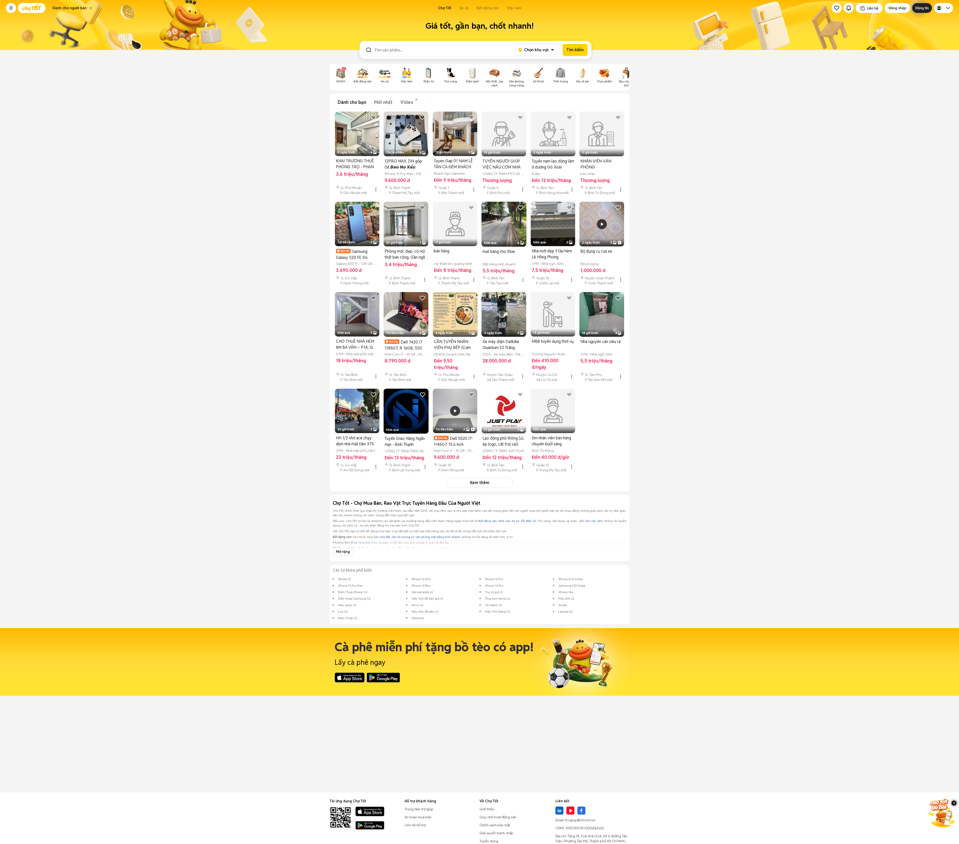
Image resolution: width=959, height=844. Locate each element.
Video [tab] (406, 102)
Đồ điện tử (528, 521)
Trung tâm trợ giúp (419, 809)
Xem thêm (479, 482)
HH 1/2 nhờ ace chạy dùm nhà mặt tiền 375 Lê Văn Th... (355, 441)
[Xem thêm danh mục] (623, 77)
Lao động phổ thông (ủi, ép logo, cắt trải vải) (503, 441)
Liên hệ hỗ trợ (415, 825)
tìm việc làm (594, 521)
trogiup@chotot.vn (580, 820)
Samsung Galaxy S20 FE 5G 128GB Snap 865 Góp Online (355, 254)
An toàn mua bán (418, 817)
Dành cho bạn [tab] (352, 102)
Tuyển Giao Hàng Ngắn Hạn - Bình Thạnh (405, 441)
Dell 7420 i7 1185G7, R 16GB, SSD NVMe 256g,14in (404, 345)
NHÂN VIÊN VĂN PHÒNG (595, 164)
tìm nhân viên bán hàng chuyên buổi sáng (551, 441)
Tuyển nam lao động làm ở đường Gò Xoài (553, 164)
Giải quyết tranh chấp (496, 833)
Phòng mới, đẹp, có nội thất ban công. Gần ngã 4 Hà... (405, 254)
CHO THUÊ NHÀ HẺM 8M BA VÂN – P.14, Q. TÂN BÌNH (355, 344)
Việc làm (514, 8)
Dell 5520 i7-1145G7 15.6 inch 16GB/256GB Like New (454, 441)
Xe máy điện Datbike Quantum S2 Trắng (500, 344)
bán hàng (441, 251)
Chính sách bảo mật (495, 825)
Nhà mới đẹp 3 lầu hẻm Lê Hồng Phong (552, 254)
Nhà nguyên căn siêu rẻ (600, 341)
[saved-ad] (837, 8)
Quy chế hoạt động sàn (498, 817)
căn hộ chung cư (403, 537)
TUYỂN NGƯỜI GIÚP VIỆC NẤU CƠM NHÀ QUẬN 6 (501, 164)
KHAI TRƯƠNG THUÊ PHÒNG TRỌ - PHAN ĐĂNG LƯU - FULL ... (355, 164)
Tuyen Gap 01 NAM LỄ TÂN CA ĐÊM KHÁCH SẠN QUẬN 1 (453, 164)
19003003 (573, 828)
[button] (11, 8)
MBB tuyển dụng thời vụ (553, 341)
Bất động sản (488, 8)
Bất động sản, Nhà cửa (494, 521)
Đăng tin (922, 8)
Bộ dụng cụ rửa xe (596, 251)
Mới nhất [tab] (383, 102)
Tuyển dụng (489, 841)
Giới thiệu (487, 809)
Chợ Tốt (444, 8)
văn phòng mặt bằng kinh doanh (438, 537)
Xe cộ (464, 8)
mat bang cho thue (498, 251)
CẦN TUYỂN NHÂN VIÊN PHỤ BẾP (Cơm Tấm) (452, 345)
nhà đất (385, 537)
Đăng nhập (897, 8)
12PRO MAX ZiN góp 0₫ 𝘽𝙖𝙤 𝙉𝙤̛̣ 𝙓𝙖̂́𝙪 (403, 164)
